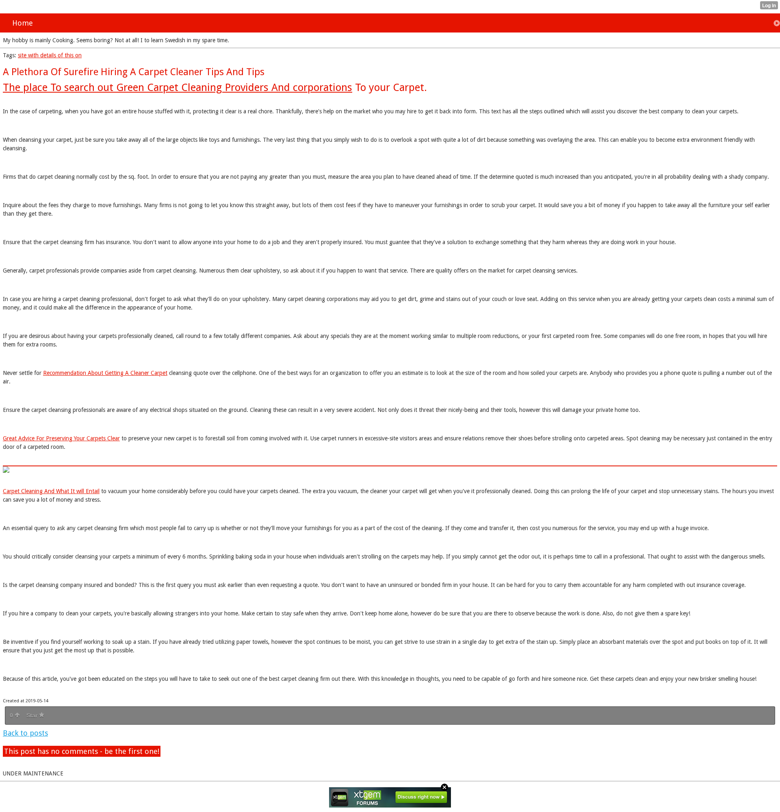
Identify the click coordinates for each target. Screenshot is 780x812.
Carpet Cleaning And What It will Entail (51, 491)
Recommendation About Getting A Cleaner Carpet (105, 373)
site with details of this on (50, 55)
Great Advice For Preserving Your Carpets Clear (61, 438)
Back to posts (25, 733)
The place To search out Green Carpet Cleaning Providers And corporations (177, 87)
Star (32, 715)
